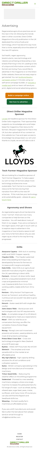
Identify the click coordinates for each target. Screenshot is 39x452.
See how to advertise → (19, 102)
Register (19, 436)
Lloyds (4, 119)
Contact (19, 439)
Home (19, 434)
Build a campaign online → (19, 95)
